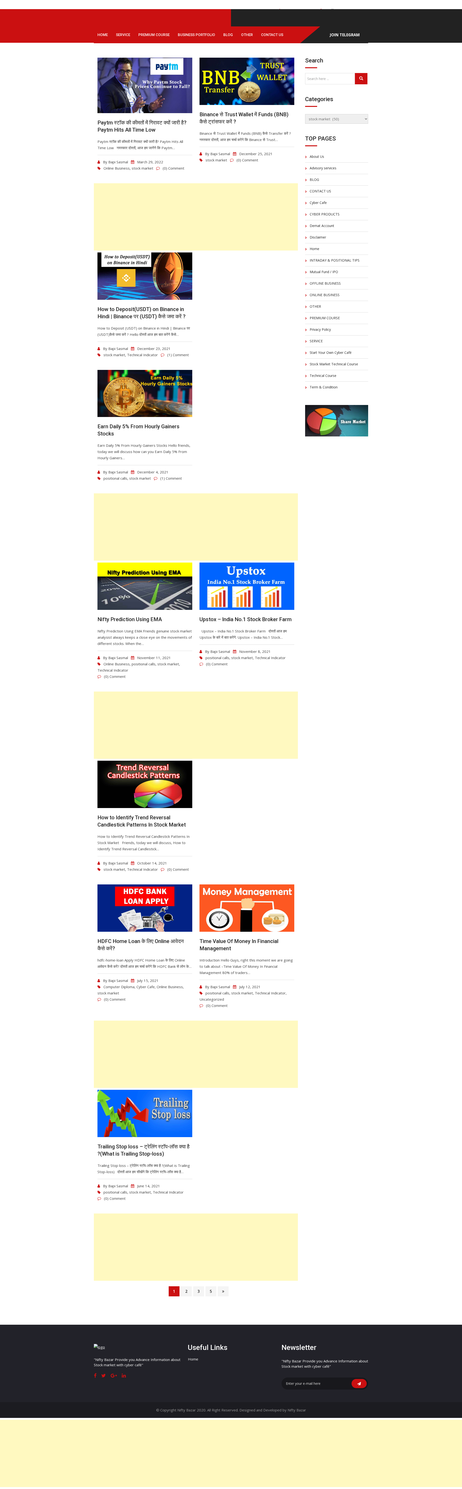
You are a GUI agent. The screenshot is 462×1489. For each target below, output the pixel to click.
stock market (142, 168)
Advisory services (323, 168)
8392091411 (297, 10)
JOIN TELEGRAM (345, 34)
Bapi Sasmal (118, 161)
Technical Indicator (142, 354)
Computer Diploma (119, 986)
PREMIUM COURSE (154, 35)
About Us (317, 156)
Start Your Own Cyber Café (331, 352)
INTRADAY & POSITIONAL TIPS (334, 260)
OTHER (247, 35)
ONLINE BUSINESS (325, 295)
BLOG (228, 35)
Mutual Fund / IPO (324, 272)
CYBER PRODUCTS (325, 214)
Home (102, 35)
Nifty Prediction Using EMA (129, 619)
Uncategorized (211, 999)
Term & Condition (324, 387)
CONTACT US (272, 35)
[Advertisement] (196, 217)
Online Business (116, 168)
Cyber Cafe (145, 986)
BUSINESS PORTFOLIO (196, 35)
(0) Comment (173, 168)
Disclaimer (318, 237)
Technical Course (323, 375)
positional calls (115, 478)
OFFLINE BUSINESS (325, 283)
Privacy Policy (320, 329)
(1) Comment (178, 354)
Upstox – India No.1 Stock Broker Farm (245, 619)
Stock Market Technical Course (334, 364)
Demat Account (322, 225)
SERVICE (123, 35)
